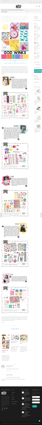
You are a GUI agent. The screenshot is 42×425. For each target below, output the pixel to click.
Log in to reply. (8, 370)
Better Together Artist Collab (13, 16)
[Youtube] (4, 1)
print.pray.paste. (23, 20)
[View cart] (36, 6)
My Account (32, 2)
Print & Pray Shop (25, 16)
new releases (7, 20)
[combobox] (37, 79)
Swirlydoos (6, 63)
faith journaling (12, 18)
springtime (8, 21)
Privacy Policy (14, 403)
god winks (16, 18)
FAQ (12, 394)
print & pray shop (12, 20)
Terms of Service (14, 401)
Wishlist (36, 2)
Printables (2, 21)
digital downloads (3, 18)
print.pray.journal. (17, 20)
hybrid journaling (20, 18)
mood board (3, 20)
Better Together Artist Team (14, 17)
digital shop (8, 18)
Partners (13, 399)
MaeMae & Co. (10, 63)
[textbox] (37, 79)
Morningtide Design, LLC (36, 423)
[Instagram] (8, 1)
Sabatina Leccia (23, 63)
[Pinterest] (6, 1)
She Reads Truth (5, 60)
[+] (6, 342)
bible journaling (21, 17)
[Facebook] (2, 1)
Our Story (13, 392)
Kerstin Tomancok (17, 63)
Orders (39, 2)
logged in (12, 377)
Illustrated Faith (20, 16)
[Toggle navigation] (39, 6)
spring (5, 21)
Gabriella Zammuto (18, 60)
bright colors (25, 17)
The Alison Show (11, 60)
